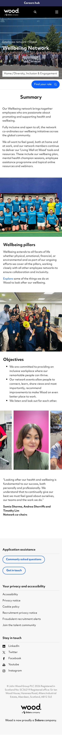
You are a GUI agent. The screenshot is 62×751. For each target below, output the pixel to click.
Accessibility (10, 595)
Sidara (39, 720)
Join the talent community (19, 625)
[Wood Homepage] (11, 12)
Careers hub (32, 3)
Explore (8, 279)
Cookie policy (11, 607)
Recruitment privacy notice (20, 613)
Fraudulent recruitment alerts (22, 619)
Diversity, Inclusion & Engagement (35, 73)
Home (8, 73)
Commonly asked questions (23, 559)
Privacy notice (12, 601)
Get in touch (14, 570)
